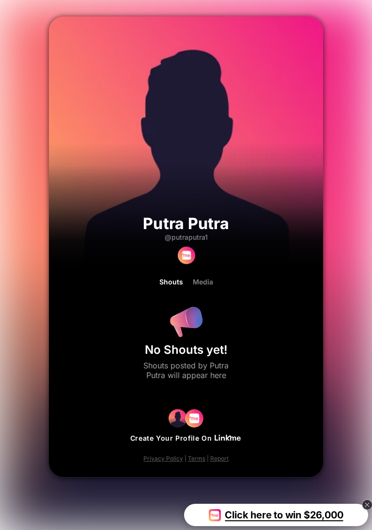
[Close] (367, 505)
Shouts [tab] (171, 282)
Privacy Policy (163, 458)
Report (219, 458)
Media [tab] (203, 282)
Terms (196, 458)
